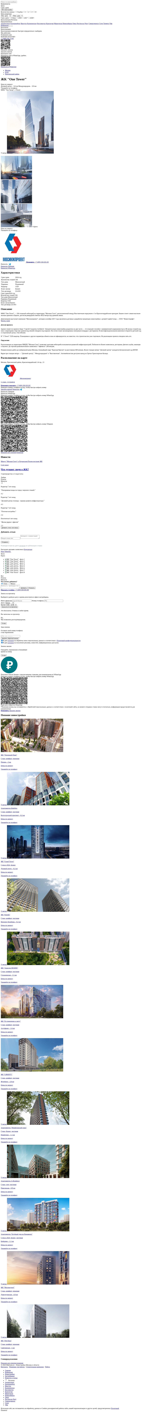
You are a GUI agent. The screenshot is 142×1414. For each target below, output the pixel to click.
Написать (4, 264)
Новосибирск (67, 23)
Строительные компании (35, 1367)
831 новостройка (7, 10)
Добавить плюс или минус (10, 528)
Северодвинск (94, 23)
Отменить (32, 588)
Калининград (32, 23)
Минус (12, 584)
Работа (47, 1367)
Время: (3, 605)
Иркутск (24, 23)
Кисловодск (41, 23)
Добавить (24, 588)
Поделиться (28, 549)
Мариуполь (58, 23)
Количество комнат (8, 12)
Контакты (4, 1367)
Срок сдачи (5, 18)
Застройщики (10, 1376)
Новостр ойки (10, 1374)
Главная (8, 1370)
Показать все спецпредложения (12, 452)
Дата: (3, 603)
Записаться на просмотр (9, 607)
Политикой (115, 1408)
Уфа (110, 23)
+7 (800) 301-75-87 (7, 38)
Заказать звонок (6, 52)
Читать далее (5, 321)
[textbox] (9, 2)
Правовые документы (17, 1367)
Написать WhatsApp (8, 268)
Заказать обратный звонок (10, 638)
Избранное (5, 25)
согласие (22, 546)
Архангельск (5, 23)
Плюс (5, 584)
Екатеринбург (15, 23)
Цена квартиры (6, 14)
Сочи (101, 23)
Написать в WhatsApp (8, 67)
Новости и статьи (11, 1378)
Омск (74, 23)
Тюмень (106, 23)
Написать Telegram (7, 266)
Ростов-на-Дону (82, 23)
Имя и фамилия (6, 601)
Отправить (5, 542)
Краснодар (50, 23)
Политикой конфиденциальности (69, 640)
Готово (4, 623)
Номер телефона (38, 601)
